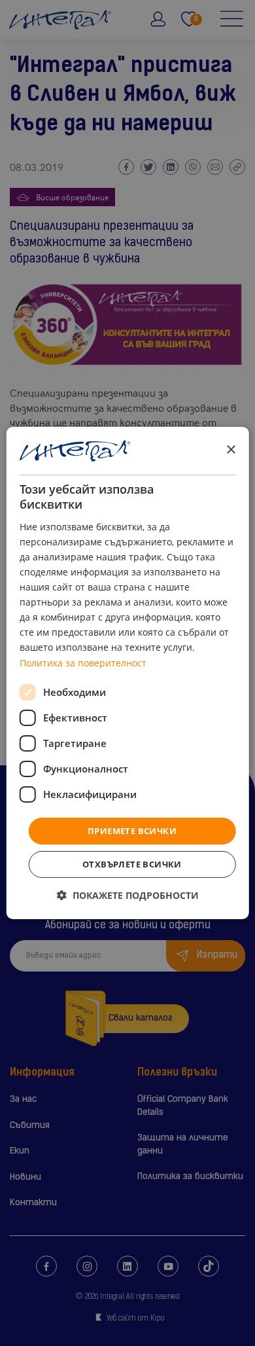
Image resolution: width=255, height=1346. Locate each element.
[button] (128, 895)
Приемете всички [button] (132, 831)
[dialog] (128, 673)
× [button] (230, 450)
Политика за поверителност (83, 662)
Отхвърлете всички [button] (132, 864)
